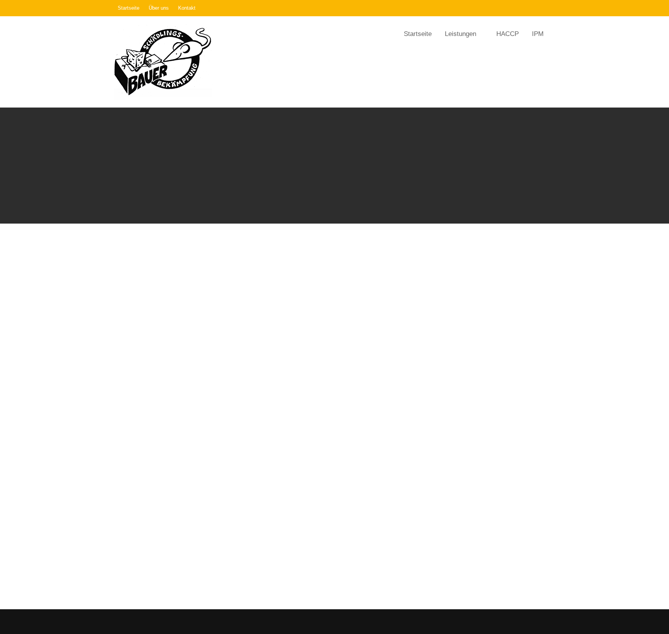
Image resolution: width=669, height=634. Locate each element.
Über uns (159, 8)
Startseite (128, 8)
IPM (538, 34)
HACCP (507, 34)
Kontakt (187, 8)
